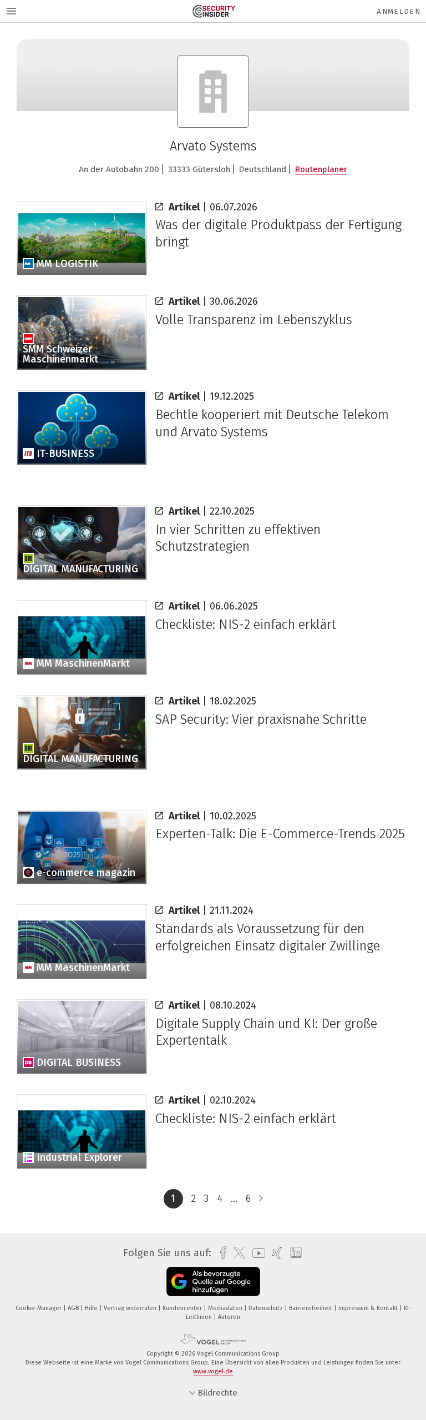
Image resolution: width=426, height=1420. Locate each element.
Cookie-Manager (39, 1308)
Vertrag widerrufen (131, 1308)
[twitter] (236, 1253)
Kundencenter (183, 1308)
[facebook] (220, 1253)
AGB (74, 1308)
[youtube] (256, 1253)
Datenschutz (266, 1308)
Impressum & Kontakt (368, 1308)
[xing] (274, 1253)
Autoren (229, 1317)
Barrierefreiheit (311, 1308)
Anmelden (398, 11)
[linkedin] (293, 1253)
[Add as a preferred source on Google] (213, 1281)
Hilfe (92, 1308)
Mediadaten (226, 1308)
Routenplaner (321, 169)
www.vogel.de (213, 1371)
